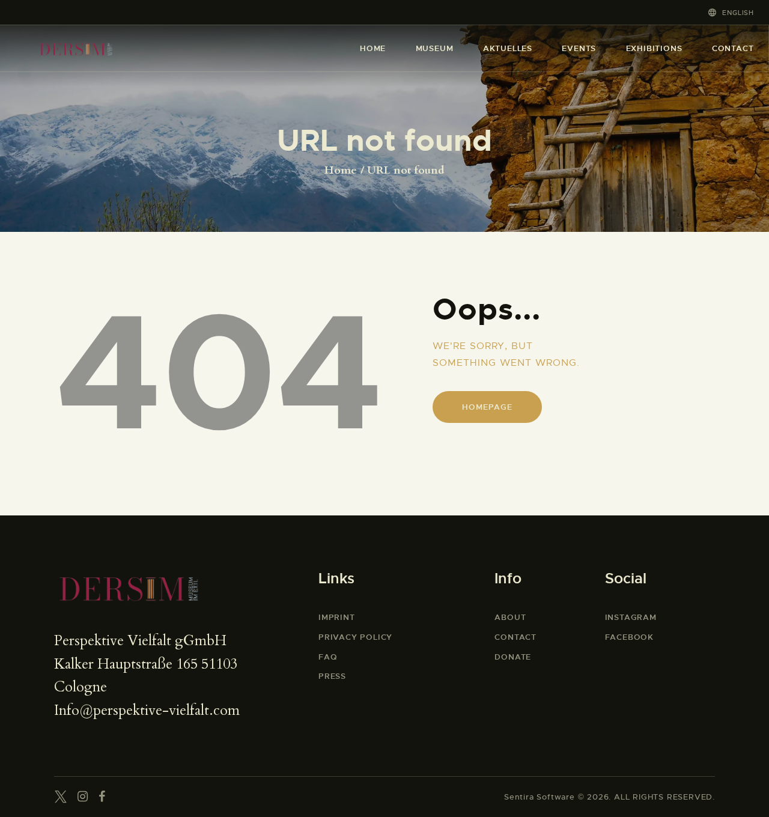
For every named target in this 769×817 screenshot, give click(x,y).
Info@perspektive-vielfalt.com (147, 710)
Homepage (487, 407)
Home (340, 170)
